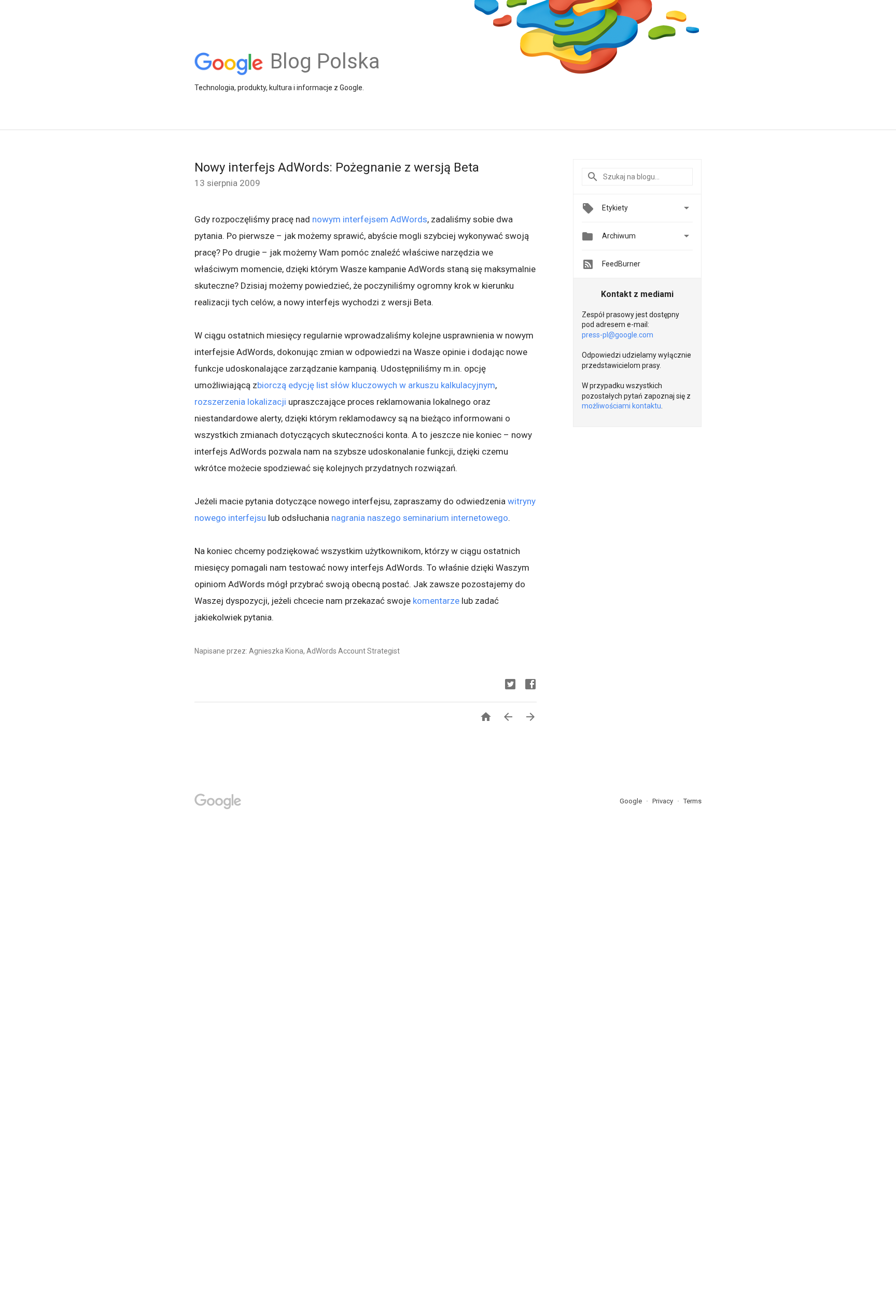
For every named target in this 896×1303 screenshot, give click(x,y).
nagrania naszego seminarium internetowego (419, 518)
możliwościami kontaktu (621, 406)
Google (631, 801)
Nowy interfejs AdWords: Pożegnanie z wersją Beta (336, 167)
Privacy (663, 801)
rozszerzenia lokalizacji (240, 401)
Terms (692, 801)
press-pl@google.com (617, 335)
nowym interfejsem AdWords (369, 219)
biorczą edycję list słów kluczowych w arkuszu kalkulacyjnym (376, 385)
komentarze (436, 601)
